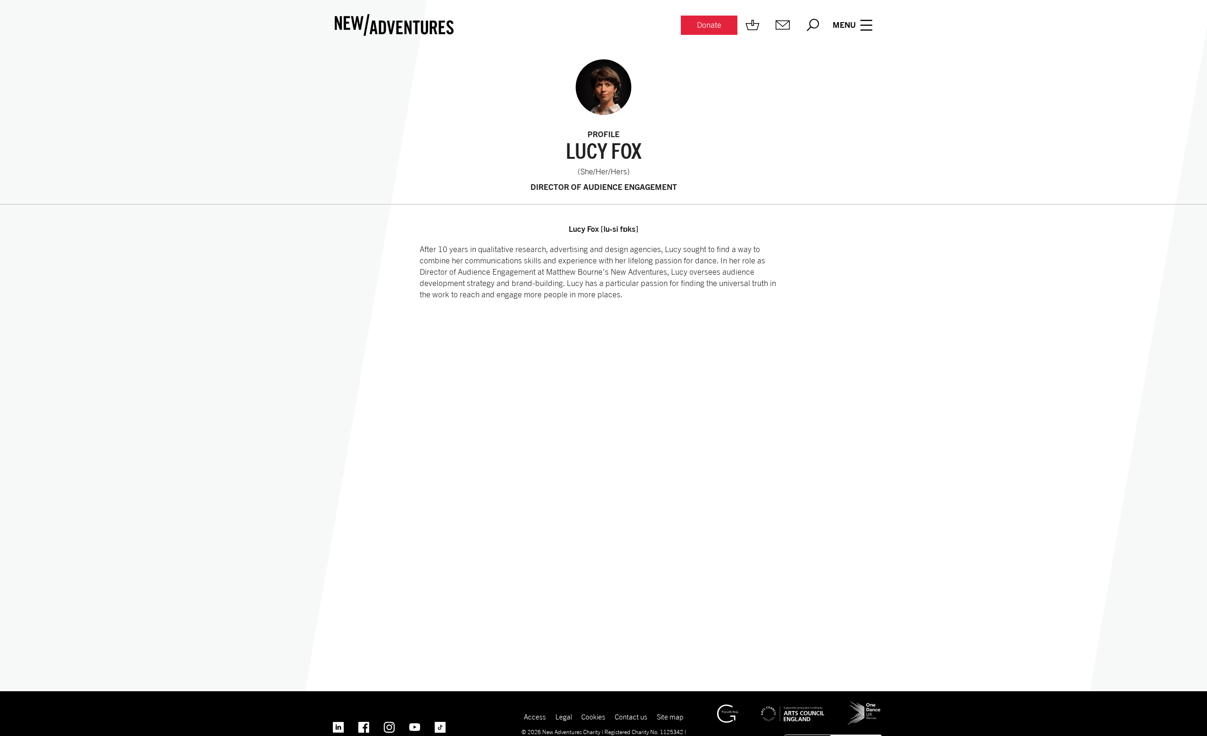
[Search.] (812, 25)
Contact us (631, 716)
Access (535, 716)
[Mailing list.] (782, 25)
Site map (670, 716)
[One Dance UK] (864, 705)
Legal (563, 716)
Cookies (593, 716)
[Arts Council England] (792, 706)
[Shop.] (752, 25)
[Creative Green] (727, 708)
